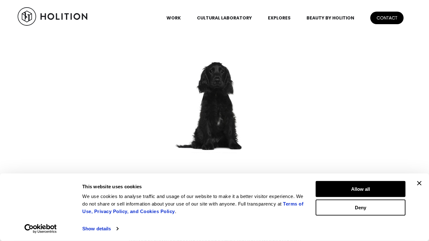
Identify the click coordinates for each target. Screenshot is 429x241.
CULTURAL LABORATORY (224, 18)
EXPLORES (279, 18)
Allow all (360, 189)
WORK (173, 18)
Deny (360, 207)
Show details (96, 228)
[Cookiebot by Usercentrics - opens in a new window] (40, 228)
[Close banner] (419, 183)
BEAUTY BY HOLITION (330, 18)
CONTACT (387, 18)
